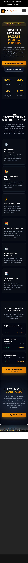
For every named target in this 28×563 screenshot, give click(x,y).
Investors (9, 4)
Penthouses (18, 1)
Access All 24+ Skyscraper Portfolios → (14, 370)
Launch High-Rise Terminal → (14, 63)
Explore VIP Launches (14, 69)
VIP (13, 1)
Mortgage (16, 4)
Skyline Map (7, 1)
